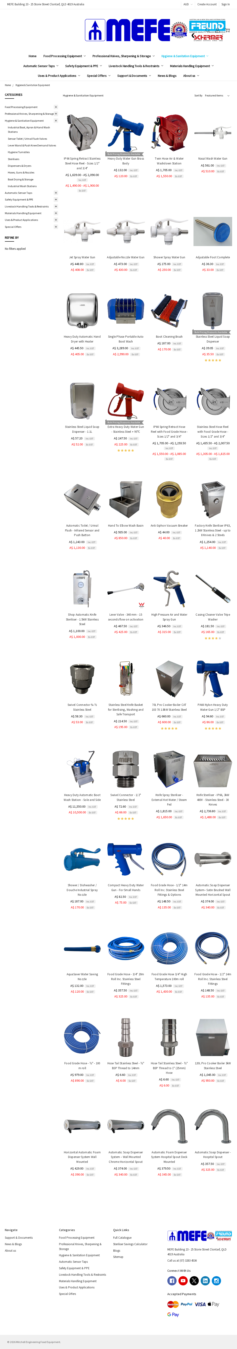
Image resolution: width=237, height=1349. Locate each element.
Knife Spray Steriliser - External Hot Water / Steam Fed (169, 800)
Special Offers (97, 76)
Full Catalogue (122, 1238)
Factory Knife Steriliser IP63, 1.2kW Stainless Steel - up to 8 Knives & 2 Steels (213, 530)
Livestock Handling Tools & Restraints (134, 66)
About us (189, 76)
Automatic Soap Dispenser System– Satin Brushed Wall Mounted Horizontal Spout (213, 890)
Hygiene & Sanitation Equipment (184, 56)
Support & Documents (132, 76)
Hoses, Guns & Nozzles (21, 172)
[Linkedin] (205, 1280)
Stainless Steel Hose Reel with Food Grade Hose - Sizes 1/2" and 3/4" (212, 431)
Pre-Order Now (213, 510)
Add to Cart (125, 143)
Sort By (198, 95)
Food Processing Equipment (63, 56)
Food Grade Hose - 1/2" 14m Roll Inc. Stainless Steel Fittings (212, 979)
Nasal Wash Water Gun (213, 159)
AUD (187, 4)
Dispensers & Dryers (19, 165)
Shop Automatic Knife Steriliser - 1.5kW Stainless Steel (82, 619)
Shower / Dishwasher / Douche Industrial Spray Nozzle (82, 890)
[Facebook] (172, 1280)
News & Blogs (167, 76)
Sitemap (118, 1257)
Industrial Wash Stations (22, 186)
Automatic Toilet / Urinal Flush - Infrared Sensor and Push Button (82, 530)
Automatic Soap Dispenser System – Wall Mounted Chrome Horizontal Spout (126, 1157)
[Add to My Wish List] (94, 136)
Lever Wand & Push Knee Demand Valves (32, 145)
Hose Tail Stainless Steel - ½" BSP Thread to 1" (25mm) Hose (169, 1068)
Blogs (116, 1251)
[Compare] (94, 129)
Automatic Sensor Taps (39, 66)
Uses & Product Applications (57, 76)
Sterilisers (13, 159)
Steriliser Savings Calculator (130, 1244)
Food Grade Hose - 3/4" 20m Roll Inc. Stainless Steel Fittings (125, 979)
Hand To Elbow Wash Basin (125, 526)
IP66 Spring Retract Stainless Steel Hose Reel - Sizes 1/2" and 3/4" (82, 163)
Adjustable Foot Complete (213, 257)
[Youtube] (183, 1280)
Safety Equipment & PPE (82, 66)
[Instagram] (216, 1280)
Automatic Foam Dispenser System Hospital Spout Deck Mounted (169, 1157)
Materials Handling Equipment (190, 66)
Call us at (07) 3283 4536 (182, 1261)
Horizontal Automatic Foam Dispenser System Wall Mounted (82, 1157)
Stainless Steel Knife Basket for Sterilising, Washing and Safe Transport (125, 709)
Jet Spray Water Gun (82, 257)
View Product (82, 143)
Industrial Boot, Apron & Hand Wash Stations (29, 129)
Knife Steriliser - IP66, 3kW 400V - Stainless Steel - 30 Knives (212, 800)
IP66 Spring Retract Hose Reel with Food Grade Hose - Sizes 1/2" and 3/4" (169, 431)
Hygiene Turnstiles (19, 152)
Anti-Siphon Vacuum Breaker (169, 526)
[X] (194, 1280)
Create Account (207, 4)
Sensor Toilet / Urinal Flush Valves (27, 138)
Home (33, 56)
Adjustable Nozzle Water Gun (125, 257)
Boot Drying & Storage (20, 179)
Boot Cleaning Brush (169, 337)
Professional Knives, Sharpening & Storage (122, 56)
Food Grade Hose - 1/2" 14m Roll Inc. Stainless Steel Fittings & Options (169, 890)
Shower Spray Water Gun (169, 257)
